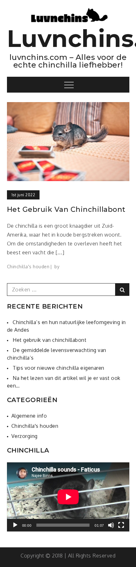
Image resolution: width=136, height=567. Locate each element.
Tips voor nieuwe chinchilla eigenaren (58, 368)
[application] (68, 496)
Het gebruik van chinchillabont (66, 209)
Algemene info (29, 416)
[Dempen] (111, 525)
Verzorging (24, 436)
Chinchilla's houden (28, 266)
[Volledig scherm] (121, 525)
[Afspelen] (15, 525)
